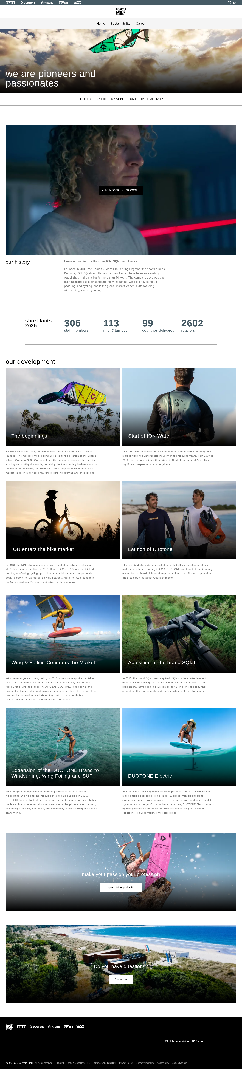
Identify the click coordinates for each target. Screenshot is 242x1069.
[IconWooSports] (77, 2)
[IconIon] (10, 2)
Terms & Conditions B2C (78, 1063)
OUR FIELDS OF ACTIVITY (145, 99)
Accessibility (163, 1063)
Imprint (60, 1063)
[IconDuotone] (28, 2)
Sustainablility (120, 23)
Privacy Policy (126, 1063)
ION (130, 451)
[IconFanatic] (47, 2)
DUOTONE (173, 569)
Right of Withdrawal (145, 1063)
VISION (101, 99)
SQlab (149, 678)
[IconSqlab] (63, 2)
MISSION (117, 99)
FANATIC (45, 686)
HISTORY (85, 99)
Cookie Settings (179, 1063)
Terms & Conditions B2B (104, 1063)
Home (101, 23)
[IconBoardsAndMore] (121, 11)
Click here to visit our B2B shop (184, 1041)
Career (141, 23)
